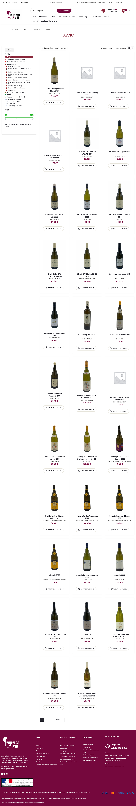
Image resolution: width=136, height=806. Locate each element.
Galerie (38, 762)
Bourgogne (64, 751)
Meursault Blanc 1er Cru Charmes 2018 (87, 396)
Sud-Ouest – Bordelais (67, 756)
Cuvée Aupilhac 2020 (87, 334)
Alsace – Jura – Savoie (67, 745)
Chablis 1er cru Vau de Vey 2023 (87, 93)
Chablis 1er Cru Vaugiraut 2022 (87, 576)
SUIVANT (58, 720)
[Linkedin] (7, 774)
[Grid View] (129, 48)
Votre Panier (87, 747)
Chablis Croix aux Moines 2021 (119, 517)
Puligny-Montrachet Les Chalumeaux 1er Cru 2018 (87, 458)
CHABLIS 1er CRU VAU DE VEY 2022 (54, 216)
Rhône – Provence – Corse (69, 762)
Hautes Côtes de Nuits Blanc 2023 (119, 398)
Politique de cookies (89, 760)
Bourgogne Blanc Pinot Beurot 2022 (119, 458)
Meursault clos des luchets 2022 (54, 695)
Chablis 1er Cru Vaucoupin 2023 (54, 635)
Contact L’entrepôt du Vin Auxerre (46, 765)
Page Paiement (88, 744)
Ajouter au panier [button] (55, 102)
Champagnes (40, 756)
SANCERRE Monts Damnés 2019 (54, 334)
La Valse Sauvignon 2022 (119, 152)
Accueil (38, 745)
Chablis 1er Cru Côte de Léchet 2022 (54, 517)
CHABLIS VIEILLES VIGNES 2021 (87, 275)
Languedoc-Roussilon (67, 759)
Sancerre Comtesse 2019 (119, 274)
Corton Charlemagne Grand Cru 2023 (120, 635)
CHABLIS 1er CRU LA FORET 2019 (119, 216)
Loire (61, 765)
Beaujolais (63, 748)
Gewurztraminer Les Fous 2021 (119, 335)
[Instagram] (4, 774)
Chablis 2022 (54, 575)
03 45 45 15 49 (119, 748)
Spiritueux (39, 759)
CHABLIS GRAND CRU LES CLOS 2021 (54, 156)
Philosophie (39, 748)
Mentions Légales (88, 755)
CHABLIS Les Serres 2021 (120, 92)
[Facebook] (2, 774)
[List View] (132, 48)
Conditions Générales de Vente (91, 751)
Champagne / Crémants (68, 754)
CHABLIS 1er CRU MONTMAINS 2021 (54, 275)
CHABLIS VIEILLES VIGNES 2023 (87, 216)
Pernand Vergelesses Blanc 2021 (54, 90)
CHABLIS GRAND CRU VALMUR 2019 (87, 153)
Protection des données (90, 758)
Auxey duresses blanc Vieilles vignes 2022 (87, 695)
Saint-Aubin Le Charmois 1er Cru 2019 (54, 458)
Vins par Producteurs (42, 754)
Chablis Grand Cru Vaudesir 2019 (54, 395)
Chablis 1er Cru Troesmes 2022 (87, 517)
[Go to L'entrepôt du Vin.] (5, 30)
